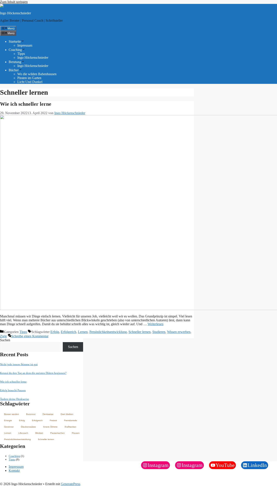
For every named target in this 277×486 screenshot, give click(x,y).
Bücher (14, 70)
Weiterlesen (155, 324)
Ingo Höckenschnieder (15, 13)
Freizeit (53, 420)
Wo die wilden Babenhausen (36, 74)
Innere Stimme (50, 427)
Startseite (15, 41)
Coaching (15, 50)
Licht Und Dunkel (29, 82)
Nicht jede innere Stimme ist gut (19, 364)
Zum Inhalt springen (14, 2)
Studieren (158, 332)
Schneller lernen (140, 332)
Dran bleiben (67, 414)
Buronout (30, 414)
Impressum (24, 45)
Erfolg (54, 332)
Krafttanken (70, 427)
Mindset (39, 433)
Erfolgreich (68, 332)
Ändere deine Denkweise (14, 399)
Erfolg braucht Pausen (13, 390)
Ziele (3, 336)
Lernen (83, 332)
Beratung (15, 62)
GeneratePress (70, 484)
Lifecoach (23, 433)
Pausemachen (57, 433)
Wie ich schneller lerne (25, 104)
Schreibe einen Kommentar (29, 336)
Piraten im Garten (29, 78)
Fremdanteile (70, 420)
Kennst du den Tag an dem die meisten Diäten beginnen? (33, 373)
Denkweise (48, 414)
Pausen (76, 433)
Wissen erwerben (178, 332)
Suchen (5, 340)
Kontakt (14, 470)
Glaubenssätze (28, 427)
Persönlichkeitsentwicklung (108, 332)
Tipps (21, 53)
